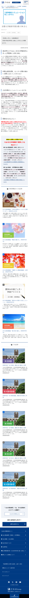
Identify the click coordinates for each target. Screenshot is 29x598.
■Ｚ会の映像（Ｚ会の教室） (7, 539)
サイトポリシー (6, 571)
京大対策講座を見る (14, 596)
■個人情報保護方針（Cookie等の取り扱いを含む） (13, 550)
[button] (26, 2)
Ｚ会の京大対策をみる (14, 514)
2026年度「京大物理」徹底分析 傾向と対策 (14, 427)
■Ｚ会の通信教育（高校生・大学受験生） (11, 535)
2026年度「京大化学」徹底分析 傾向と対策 (14, 458)
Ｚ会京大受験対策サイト (16, 2)
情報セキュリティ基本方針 (8, 568)
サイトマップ (5, 575)
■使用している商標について (7, 554)
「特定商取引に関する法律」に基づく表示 (12, 564)
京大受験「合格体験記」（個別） (13, 32)
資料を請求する (14, 524)
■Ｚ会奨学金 (4, 546)
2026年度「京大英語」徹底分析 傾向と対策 (14, 365)
